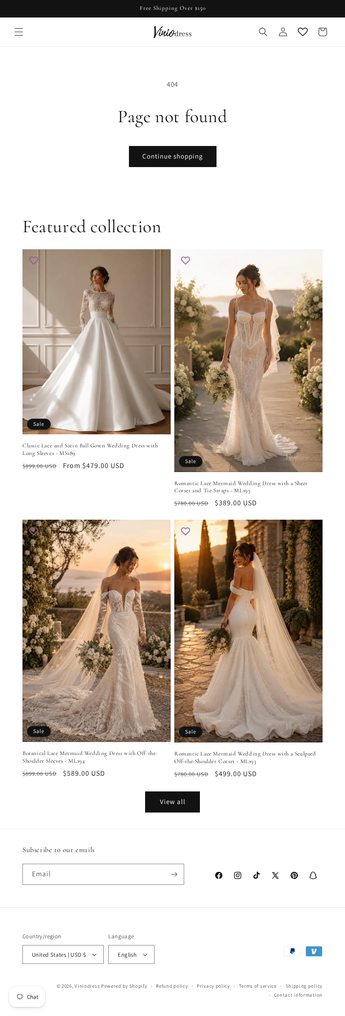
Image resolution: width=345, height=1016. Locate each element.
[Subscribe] (174, 874)
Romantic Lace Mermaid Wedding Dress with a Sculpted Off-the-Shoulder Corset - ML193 (245, 757)
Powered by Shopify (124, 986)
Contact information (298, 995)
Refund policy (172, 986)
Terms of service (258, 986)
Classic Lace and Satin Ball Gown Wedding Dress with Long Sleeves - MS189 (90, 449)
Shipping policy (304, 986)
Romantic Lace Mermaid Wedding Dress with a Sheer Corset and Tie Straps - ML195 (241, 487)
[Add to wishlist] (34, 260)
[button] (19, 32)
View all (173, 801)
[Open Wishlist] (303, 32)
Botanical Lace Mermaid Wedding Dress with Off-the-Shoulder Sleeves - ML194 (90, 757)
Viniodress (87, 986)
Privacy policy (213, 986)
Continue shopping (172, 156)
